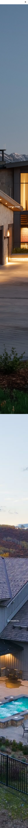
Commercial (14, 621)
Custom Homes (14, 207)
